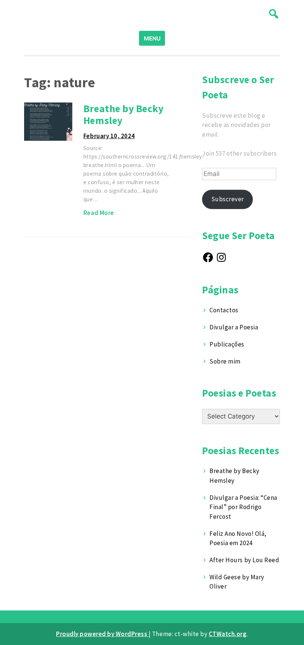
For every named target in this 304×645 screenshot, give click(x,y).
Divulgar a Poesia (233, 327)
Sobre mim (225, 361)
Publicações (226, 344)
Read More (98, 213)
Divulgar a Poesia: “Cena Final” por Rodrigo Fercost (243, 507)
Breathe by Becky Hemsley (123, 114)
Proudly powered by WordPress (102, 634)
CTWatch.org (228, 634)
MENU (152, 38)
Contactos (223, 310)
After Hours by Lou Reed (244, 560)
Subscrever (227, 199)
